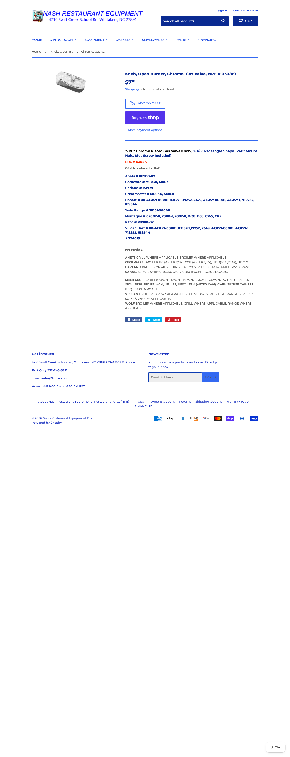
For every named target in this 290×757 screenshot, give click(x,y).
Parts (181, 40)
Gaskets (123, 40)
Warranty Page (237, 401)
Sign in (222, 10)
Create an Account (245, 10)
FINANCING (143, 406)
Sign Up (210, 377)
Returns (185, 401)
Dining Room (62, 40)
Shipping (132, 89)
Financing (207, 40)
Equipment (95, 40)
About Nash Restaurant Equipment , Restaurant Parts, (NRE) (83, 401)
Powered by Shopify (47, 422)
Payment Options (161, 401)
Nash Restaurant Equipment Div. (68, 418)
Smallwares (153, 40)
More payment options (145, 130)
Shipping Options (208, 401)
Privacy (138, 401)
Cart (249, 21)
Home (37, 40)
